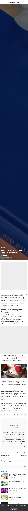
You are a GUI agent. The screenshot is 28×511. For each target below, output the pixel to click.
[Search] (25, 2)
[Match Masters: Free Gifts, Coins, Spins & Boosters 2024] (4, 490)
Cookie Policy (18, 506)
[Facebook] (14, 414)
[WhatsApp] (21, 414)
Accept (14, 509)
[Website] (23, 446)
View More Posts (14, 427)
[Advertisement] (14, 276)
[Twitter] (18, 414)
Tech (3, 247)
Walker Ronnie (4, 255)
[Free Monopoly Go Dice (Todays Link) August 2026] (4, 483)
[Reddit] (25, 414)
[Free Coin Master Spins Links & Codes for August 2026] (4, 476)
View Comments (20, 461)
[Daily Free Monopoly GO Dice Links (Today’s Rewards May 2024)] (4, 497)
